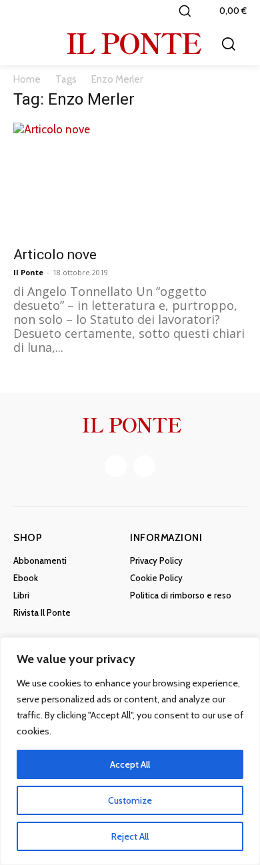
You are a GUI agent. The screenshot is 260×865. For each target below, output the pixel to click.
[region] (130, 751)
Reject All (130, 836)
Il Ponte (28, 272)
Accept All (130, 764)
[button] (184, 10)
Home (27, 79)
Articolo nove (55, 255)
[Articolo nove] (130, 180)
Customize (130, 800)
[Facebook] (116, 466)
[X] (144, 466)
